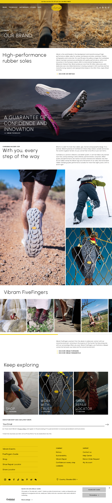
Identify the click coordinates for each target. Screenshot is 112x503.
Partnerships (23, 7)
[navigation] (22, 8)
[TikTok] (18, 479)
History (58, 452)
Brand (5, 7)
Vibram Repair (61, 459)
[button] (67, 479)
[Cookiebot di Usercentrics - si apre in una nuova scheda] (10, 500)
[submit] (106, 425)
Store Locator (9, 469)
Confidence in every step (65, 462)
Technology (13, 7)
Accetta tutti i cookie (94, 489)
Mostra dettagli (25, 499)
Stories (33, 7)
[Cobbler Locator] (103, 8)
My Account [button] (87, 462)
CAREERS (59, 466)
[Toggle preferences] (108, 8)
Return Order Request (91, 459)
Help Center (87, 456)
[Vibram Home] (56, 8)
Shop (39, 7)
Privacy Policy (22, 429)
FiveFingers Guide (11, 454)
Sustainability (61, 456)
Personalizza (93, 495)
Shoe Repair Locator (12, 464)
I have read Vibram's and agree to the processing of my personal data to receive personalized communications (45, 429)
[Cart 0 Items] (106, 8)
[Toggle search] (97, 8)
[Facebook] (14, 479)
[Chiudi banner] (109, 487)
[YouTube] (9, 479)
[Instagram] (5, 479)
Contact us (87, 452)
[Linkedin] (23, 479)
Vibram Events (9, 449)
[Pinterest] (27, 479)
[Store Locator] (100, 8)
